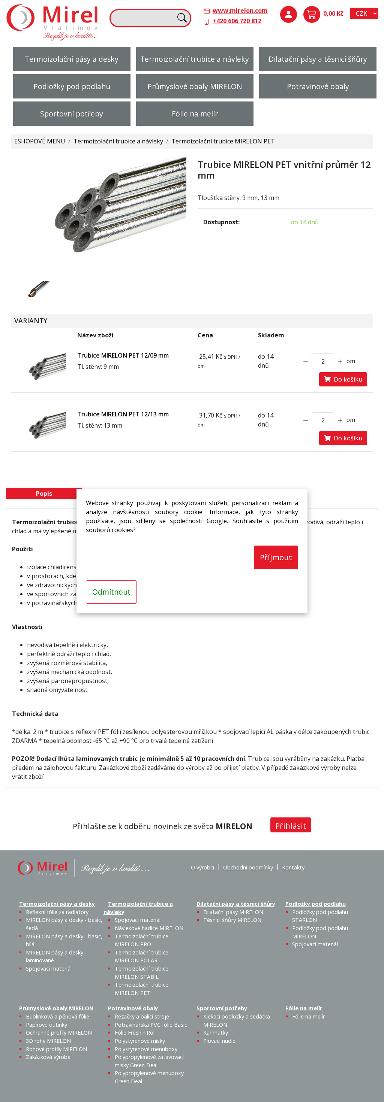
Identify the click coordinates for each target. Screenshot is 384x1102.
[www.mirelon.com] (52, 22)
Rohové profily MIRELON (56, 1049)
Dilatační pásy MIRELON (233, 912)
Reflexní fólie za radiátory (57, 912)
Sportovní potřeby (71, 114)
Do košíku (346, 379)
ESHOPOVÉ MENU (39, 141)
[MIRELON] (83, 867)
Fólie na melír (195, 114)
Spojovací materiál (49, 968)
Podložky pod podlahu (71, 86)
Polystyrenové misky (140, 1040)
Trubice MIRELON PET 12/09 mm (123, 355)
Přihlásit (290, 825)
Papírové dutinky (46, 1024)
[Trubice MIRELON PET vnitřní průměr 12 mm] (98, 211)
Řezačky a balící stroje (142, 1016)
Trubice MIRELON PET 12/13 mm (123, 414)
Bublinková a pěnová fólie (57, 1016)
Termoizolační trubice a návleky (194, 59)
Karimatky (215, 1032)
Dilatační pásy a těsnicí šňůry (317, 59)
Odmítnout (111, 592)
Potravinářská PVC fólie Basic (151, 1024)
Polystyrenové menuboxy (146, 1049)
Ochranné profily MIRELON (59, 1032)
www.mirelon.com (240, 10)
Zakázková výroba (48, 1056)
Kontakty (293, 867)
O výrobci (202, 867)
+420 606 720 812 (237, 21)
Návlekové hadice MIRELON (149, 928)
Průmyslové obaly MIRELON (194, 86)
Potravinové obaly (318, 86)
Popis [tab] (44, 493)
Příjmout (276, 557)
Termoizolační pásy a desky (71, 59)
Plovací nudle (219, 1040)
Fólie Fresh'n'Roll (135, 1032)
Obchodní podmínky (248, 867)
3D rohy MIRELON (48, 1040)
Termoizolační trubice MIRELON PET (223, 141)
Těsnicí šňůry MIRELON (232, 919)
